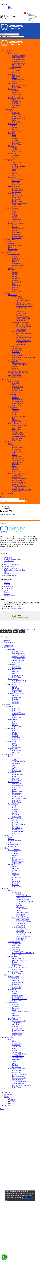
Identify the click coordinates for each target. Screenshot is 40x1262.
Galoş (14, 453)
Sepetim (6, 1096)
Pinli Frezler (20, 335)
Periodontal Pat (13, 249)
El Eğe (14, 148)
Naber (38, 17)
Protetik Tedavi (10, 159)
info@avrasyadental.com (16, 608)
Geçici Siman (16, 197)
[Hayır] (6, 1200)
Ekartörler (15, 278)
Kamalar (15, 103)
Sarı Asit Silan (17, 94)
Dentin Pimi (16, 105)
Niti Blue (15, 138)
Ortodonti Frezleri (18, 355)
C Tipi (14, 212)
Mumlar (14, 173)
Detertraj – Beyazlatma (15, 223)
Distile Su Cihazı (17, 401)
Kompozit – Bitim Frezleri (20, 322)
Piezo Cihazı (16, 429)
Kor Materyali (16, 102)
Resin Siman (16, 199)
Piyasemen (15, 260)
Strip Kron (15, 182)
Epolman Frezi (21, 339)
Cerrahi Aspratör (17, 390)
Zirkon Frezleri (21, 342)
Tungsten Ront (17, 348)
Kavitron (15, 431)
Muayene (15, 273)
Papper (14, 127)
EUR (10, 8)
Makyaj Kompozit (18, 65)
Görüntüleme (12, 407)
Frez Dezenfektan (18, 480)
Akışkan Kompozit (18, 63)
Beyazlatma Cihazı (18, 434)
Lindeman (15, 368)
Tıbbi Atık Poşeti (17, 462)
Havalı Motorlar (17, 263)
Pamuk (14, 455)
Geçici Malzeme (17, 179)
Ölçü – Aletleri (13, 208)
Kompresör (16, 388)
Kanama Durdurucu (14, 245)
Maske (14, 468)
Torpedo (19, 315)
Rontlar (14, 366)
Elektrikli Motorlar (18, 265)
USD (5, 4)
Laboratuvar (9, 493)
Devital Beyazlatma (18, 228)
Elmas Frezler (12, 295)
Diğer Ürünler (16, 67)
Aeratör (14, 256)
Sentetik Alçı (16, 219)
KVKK (6, 563)
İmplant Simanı (17, 195)
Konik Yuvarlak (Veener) (24, 306)
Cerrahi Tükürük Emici (19, 458)
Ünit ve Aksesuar (14, 381)
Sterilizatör (15, 398)
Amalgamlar (16, 70)
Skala (14, 170)
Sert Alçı (15, 217)
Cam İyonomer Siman (19, 203)
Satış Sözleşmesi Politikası (12, 564)
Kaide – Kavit (16, 114)
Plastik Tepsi (16, 464)
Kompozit (11, 54)
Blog (5, 572)
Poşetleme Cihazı (17, 399)
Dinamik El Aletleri (14, 254)
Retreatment (16, 142)
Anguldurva (16, 258)
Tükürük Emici (17, 456)
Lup (13, 418)
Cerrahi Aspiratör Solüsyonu (21, 490)
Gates (14, 135)
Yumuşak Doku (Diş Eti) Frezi (18, 372)
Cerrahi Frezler (13, 361)
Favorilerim (8, 1094)
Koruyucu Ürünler (18, 80)
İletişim (6, 574)
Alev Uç (19, 309)
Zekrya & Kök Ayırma (19, 365)
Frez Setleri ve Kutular (15, 376)
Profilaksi (15, 230)
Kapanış (15, 214)
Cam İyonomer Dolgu (19, 85)
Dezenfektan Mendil (19, 482)
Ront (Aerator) (17, 350)
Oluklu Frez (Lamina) (23, 333)
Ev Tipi (14, 225)
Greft (10, 241)
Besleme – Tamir (13, 186)
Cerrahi (14, 276)
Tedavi (10, 111)
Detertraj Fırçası (17, 236)
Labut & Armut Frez (23, 319)
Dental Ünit (16, 383)
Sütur (10, 247)
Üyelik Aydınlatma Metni (12, 559)
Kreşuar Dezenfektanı (19, 479)
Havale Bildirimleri (10, 575)
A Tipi (14, 210)
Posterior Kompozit (18, 61)
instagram (10, 550)
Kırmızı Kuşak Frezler (23, 326)
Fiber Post (15, 107)
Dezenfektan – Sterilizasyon (17, 473)
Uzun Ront (15, 352)
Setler (14, 262)
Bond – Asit (12, 89)
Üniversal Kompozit (18, 56)
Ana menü (7, 640)
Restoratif (8, 52)
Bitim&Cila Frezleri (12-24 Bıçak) (23, 357)
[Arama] (26, 501)
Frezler (7, 293)
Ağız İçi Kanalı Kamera (20, 416)
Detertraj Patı (16, 234)
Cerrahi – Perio (10, 239)
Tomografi (15, 411)
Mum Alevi (20, 311)
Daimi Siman (16, 205)
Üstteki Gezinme (9, 642)
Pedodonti (11, 74)
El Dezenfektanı (17, 484)
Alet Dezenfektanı (18, 488)
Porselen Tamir (17, 188)
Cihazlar (8, 379)
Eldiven (14, 445)
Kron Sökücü (16, 282)
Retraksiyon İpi (17, 168)
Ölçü (13, 284)
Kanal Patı (15, 113)
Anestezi (15, 280)
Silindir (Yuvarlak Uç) (23, 304)
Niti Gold (15, 140)
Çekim (14, 274)
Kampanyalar (8, 646)
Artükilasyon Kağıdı (19, 166)
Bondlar (15, 91)
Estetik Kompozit (18, 57)
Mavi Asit (15, 92)
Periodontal (16, 285)
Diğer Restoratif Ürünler (16, 98)
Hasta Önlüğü (16, 449)
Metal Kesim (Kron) (18, 363)
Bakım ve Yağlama (18, 436)
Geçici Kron (16, 181)
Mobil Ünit (15, 385)
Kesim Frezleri (17, 296)
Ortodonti (15, 289)
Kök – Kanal (12, 124)
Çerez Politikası (9, 561)
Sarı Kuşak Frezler (22, 324)
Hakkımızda (8, 557)
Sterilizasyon (12, 394)
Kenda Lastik (20, 328)
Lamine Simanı (17, 201)
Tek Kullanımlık (10, 442)
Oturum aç (7, 1105)
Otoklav (15, 396)
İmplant (14, 271)
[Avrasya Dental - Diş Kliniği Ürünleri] (11, 30)
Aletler (7, 252)
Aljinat (14, 216)
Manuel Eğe (12, 146)
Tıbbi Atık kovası (18, 460)
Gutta (14, 125)
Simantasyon (12, 194)
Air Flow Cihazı (17, 433)
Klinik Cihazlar (13, 423)
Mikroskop (15, 420)
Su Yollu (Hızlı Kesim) (23, 337)
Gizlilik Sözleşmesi (10, 566)
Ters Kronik (16, 354)
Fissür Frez (20, 302)
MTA (14, 120)
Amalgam (11, 68)
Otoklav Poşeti (17, 475)
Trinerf (14, 149)
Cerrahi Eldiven (17, 447)
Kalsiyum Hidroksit (18, 118)
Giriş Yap (7, 1092)
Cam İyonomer (13, 83)
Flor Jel (14, 78)
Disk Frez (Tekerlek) (23, 317)
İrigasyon (15, 129)
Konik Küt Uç (21, 308)
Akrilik (14, 164)
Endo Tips (15, 752)
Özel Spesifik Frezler (19, 331)
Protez (10, 160)
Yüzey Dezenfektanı (19, 486)
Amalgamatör (16, 427)
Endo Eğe (11, 133)
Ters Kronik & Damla (23, 300)
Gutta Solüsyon (17, 155)
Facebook (3, 550)
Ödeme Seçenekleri (10, 568)
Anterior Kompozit (18, 59)
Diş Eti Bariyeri (17, 232)
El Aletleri (11, 269)
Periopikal (15, 412)
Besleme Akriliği (17, 190)
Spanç (14, 466)
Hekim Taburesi (17, 387)
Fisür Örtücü (16, 76)
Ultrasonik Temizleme (19, 403)
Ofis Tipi (15, 227)
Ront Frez (19, 298)
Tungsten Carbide (14, 346)
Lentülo (14, 137)
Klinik (10, 444)
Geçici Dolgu (16, 116)
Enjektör (15, 469)
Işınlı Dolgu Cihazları (19, 425)
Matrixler (15, 100)
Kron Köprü (12, 177)
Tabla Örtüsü (16, 451)
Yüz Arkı (15, 171)
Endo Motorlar (17, 438)
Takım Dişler (16, 162)
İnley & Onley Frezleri (23, 341)
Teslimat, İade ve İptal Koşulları (14, 570)
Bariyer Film (16, 477)
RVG (14, 414)
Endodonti (8, 109)
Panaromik (15, 409)
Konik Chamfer (21, 313)
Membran (11, 243)
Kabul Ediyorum (28, 1197)
